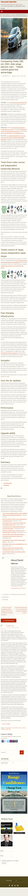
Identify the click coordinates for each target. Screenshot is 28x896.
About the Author (7, 482)
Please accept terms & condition (10, 859)
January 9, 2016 (16, 75)
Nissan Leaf (16, 594)
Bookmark (5, 598)
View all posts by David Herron (19, 587)
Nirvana (14, 878)
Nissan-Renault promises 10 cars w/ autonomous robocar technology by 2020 (21, 608)
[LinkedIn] (18, 884)
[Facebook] (9, 884)
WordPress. (19, 878)
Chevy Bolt (6, 594)
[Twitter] (12, 884)
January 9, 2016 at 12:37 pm (13, 625)
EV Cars (12, 14)
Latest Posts (6, 484)
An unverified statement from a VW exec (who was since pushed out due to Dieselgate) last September (13, 137)
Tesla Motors (5, 596)
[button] (3, 740)
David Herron (6, 75)
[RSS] (15, 884)
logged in (9, 734)
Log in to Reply (6, 722)
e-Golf (10, 594)
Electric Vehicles (6, 14)
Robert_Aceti (10, 624)
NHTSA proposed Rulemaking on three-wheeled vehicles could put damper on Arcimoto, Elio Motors (7, 609)
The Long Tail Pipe (8, 2)
